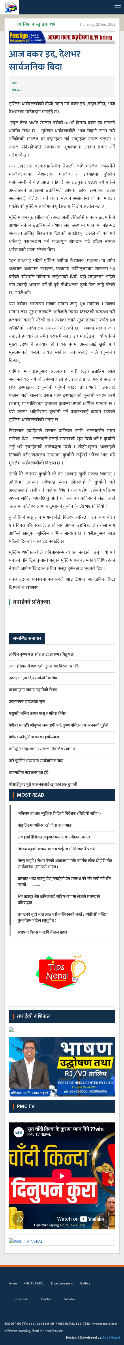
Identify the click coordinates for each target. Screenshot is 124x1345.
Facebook (21, 1299)
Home (12, 1283)
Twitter (45, 1299)
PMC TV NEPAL (34, 1283)
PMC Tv (26, 1106)
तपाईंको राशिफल (33, 1016)
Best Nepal (111, 1337)
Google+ (70, 1299)
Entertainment (62, 1283)
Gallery (85, 1283)
